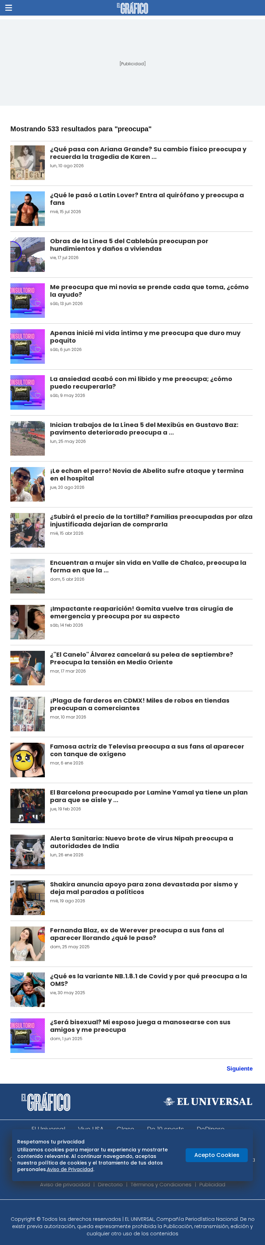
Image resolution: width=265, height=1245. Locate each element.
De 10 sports (165, 1129)
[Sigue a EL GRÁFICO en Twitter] (130, 1209)
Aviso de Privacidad (70, 1169)
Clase (125, 1129)
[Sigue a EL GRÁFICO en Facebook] (125, 1209)
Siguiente (240, 1068)
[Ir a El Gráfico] (132, 8)
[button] (8, 8)
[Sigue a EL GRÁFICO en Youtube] (139, 1209)
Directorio (110, 1184)
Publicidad (212, 1184)
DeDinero (211, 1129)
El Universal (48, 1129)
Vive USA (91, 1129)
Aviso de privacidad (65, 1184)
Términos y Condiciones (161, 1184)
